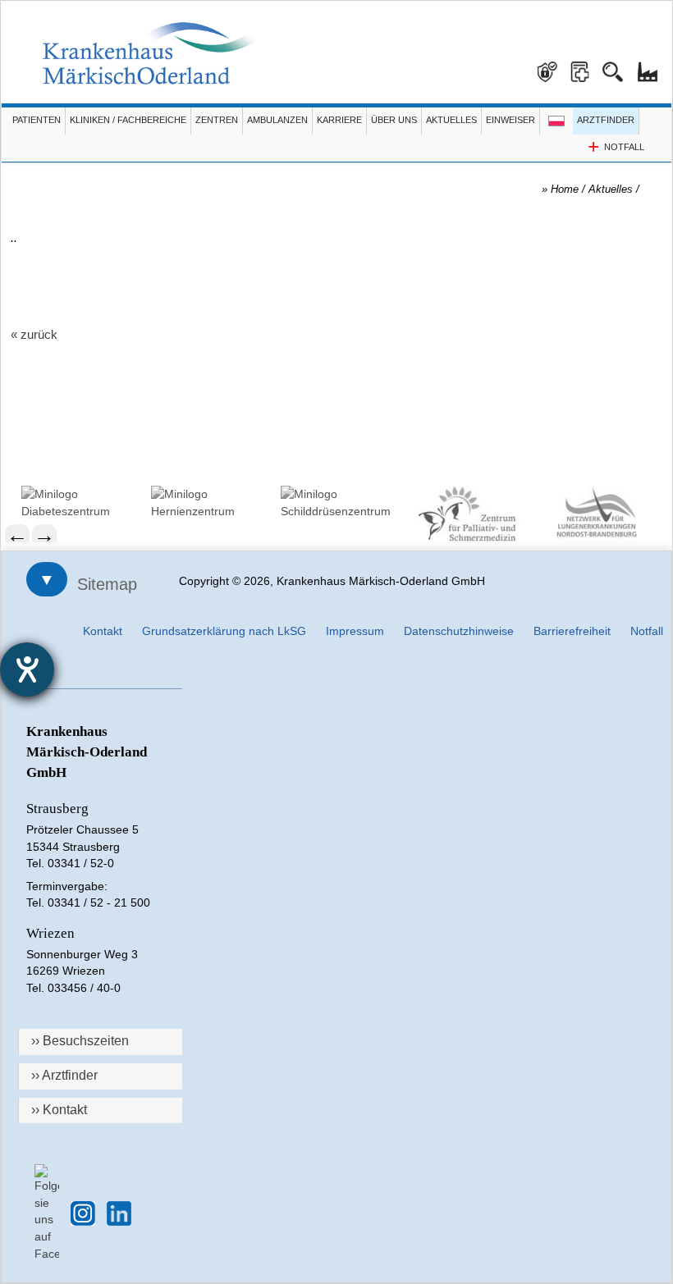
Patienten (36, 120)
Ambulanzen (277, 120)
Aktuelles (451, 120)
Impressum (355, 630)
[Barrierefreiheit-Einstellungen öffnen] (27, 669)
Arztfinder (605, 120)
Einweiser (510, 120)
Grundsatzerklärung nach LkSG (224, 630)
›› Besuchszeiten (80, 1041)
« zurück (34, 334)
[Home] (148, 53)
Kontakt (102, 630)
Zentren (216, 120)
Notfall (646, 630)
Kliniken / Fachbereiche (128, 120)
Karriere (339, 120)
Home (565, 189)
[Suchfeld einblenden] (618, 65)
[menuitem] (78, 502)
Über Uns (394, 120)
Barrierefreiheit (572, 630)
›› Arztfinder (64, 1075)
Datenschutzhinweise (459, 630)
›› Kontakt (59, 1110)
